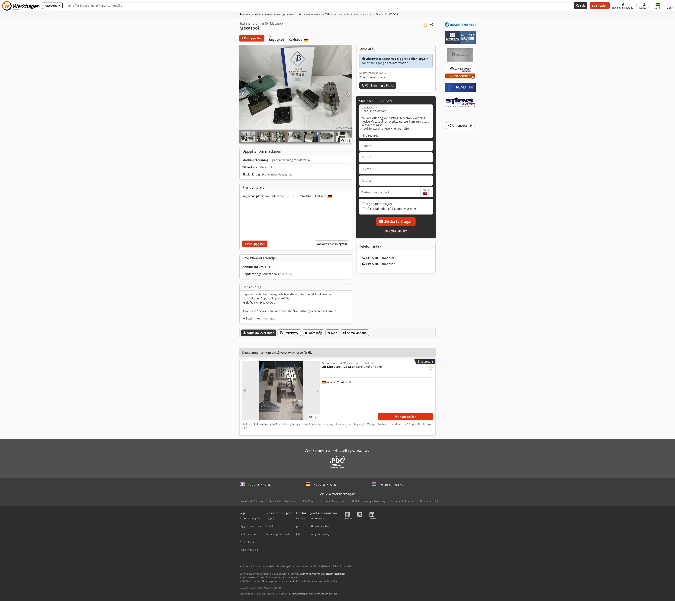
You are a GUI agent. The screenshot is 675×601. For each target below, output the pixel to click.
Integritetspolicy (396, 231)
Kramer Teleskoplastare (283, 501)
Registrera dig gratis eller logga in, (405, 59)
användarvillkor (325, 593)
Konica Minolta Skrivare (250, 501)
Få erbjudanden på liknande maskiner (391, 209)
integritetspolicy (302, 593)
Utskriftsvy (291, 333)
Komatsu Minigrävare (333, 501)
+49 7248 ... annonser (380, 258)
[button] (669, 5)
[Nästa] (348, 94)
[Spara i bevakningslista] (425, 25)
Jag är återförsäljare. (379, 204)
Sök (582, 6)
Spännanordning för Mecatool (291, 160)
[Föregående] (243, 94)
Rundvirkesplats (429, 501)
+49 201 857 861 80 (258, 485)
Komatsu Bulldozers (402, 501)
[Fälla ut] (337, 432)
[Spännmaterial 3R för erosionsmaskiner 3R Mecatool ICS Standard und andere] (281, 390)
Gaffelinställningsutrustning (368, 501)
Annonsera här (461, 125)
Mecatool (266, 167)
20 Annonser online (372, 77)
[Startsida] (240, 14)
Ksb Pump (309, 501)
